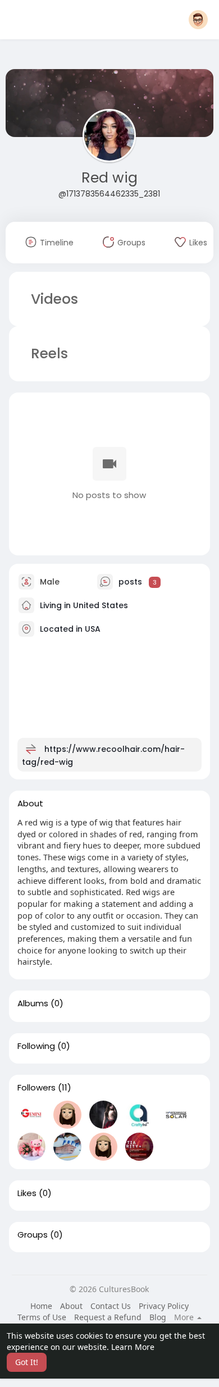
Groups (32, 1234)
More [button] (185, 1317)
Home (41, 1306)
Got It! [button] (26, 1362)
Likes (26, 1193)
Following (36, 1046)
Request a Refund (108, 1317)
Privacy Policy (164, 1306)
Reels (47, 353)
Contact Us (110, 1306)
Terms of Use (41, 1317)
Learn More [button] (132, 1347)
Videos (54, 299)
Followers (36, 1087)
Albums (32, 1003)
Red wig (109, 178)
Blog (157, 1317)
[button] (198, 19)
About (71, 1306)
